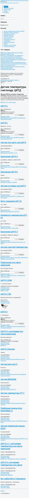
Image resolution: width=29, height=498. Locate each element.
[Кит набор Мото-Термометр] (7, 475)
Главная (6, 5)
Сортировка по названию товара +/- (10, 80)
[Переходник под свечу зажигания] (14, 258)
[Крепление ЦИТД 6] (14, 168)
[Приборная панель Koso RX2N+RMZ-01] (14, 404)
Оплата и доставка (9, 8)
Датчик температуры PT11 (12, 393)
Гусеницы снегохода (9, 46)
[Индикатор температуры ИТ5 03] (10, 211)
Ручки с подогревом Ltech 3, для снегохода (12, 58)
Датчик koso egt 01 (9, 364)
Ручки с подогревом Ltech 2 (8, 65)
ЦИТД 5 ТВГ (6, 294)
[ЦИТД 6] (14, 119)
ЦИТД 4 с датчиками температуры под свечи (11, 463)
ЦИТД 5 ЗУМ (6, 280)
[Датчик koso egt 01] (14, 360)
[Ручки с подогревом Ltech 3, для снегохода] (14, 56)
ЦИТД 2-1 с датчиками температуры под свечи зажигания (11, 446)
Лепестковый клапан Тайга (8, 69)
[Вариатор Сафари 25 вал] (12, 52)
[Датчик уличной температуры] (14, 243)
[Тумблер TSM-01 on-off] (13, 59)
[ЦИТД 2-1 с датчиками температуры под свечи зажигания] (14, 440)
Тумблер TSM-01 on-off (7, 61)
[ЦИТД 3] (4, 308)
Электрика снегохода (9, 39)
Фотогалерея (7, 9)
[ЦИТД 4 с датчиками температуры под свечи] (13, 458)
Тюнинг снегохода (9, 36)
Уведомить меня (5, 287)
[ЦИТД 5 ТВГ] (5, 290)
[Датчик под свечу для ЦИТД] (14, 139)
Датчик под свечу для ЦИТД (13, 142)
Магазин (6, 7)
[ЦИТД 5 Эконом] (3, 345)
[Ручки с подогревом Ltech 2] (14, 63)
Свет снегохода (8, 38)
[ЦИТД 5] (8, 102)
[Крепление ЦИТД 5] (9, 153)
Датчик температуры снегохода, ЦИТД (14, 31)
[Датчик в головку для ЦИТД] (9, 182)
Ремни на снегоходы (9, 42)
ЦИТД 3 (4, 311)
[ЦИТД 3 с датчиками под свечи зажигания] (14, 327)
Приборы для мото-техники (11, 32)
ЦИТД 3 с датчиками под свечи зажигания (12, 332)
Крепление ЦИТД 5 (9, 156)
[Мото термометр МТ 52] (14, 197)
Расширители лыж (8, 35)
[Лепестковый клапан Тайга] (14, 68)
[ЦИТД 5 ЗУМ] (14, 276)
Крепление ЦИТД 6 (9, 172)
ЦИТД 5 (4, 106)
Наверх (2, 490)
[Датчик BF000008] (14, 375)
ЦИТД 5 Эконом (8, 349)
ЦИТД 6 (4, 123)
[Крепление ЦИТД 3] (9, 228)
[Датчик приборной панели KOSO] (14, 422)
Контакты (6, 12)
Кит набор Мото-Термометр (13, 478)
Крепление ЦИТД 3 (9, 231)
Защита (6, 43)
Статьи (5, 11)
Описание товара (5, 116)
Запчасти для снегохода (10, 45)
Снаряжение (7, 41)
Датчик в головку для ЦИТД (13, 186)
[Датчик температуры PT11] (8, 389)
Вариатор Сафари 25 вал (7, 54)
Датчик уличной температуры (14, 247)
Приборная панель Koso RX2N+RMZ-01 (11, 409)
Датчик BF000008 (8, 379)
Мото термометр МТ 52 (11, 201)
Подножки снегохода (9, 34)
